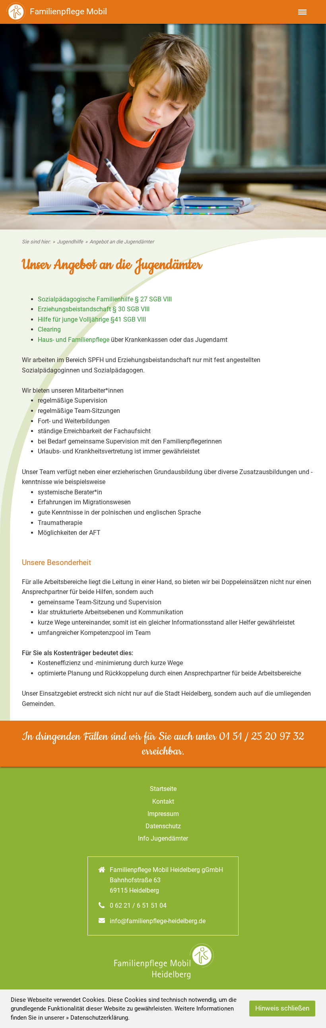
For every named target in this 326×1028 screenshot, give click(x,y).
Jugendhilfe (70, 242)
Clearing (49, 329)
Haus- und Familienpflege (73, 339)
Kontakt (163, 801)
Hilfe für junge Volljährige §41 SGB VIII (92, 319)
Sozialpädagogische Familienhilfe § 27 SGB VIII (105, 299)
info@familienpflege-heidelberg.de (158, 921)
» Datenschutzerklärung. (98, 1017)
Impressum (163, 814)
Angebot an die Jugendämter (121, 242)
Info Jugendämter (163, 838)
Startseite (163, 789)
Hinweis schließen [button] (282, 1008)
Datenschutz (163, 826)
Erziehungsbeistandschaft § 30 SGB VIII (93, 309)
